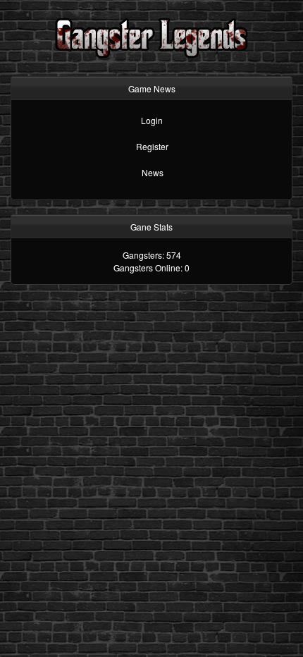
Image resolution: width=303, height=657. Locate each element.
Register (152, 146)
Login (152, 120)
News (152, 172)
